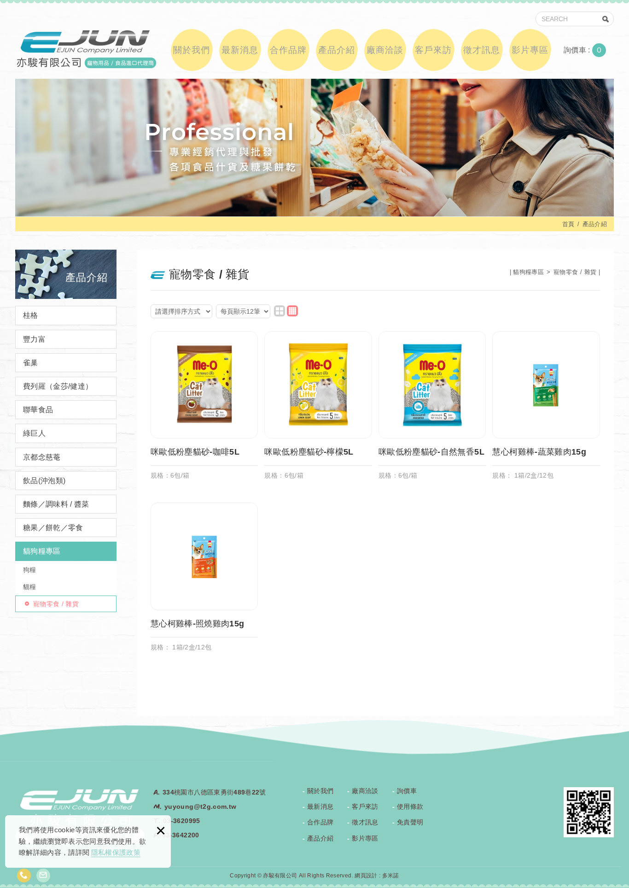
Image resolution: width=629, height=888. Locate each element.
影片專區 (530, 50)
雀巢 (30, 363)
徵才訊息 (481, 50)
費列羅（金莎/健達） (58, 386)
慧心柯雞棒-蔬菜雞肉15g (546, 410)
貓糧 (29, 586)
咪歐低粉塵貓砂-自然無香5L (432, 410)
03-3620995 (181, 820)
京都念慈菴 (42, 457)
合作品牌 (288, 50)
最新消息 (239, 50)
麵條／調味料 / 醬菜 (56, 504)
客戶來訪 (433, 50)
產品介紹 (336, 50)
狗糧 (29, 569)
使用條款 (410, 806)
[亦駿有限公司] (85, 48)
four (292, 310)
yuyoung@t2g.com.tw (200, 806)
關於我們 (191, 50)
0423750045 (24, 875)
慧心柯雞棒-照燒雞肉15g (204, 581)
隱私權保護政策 (115, 852)
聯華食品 (38, 410)
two (279, 310)
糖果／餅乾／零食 (53, 528)
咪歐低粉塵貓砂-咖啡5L (204, 410)
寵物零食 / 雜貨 (56, 604)
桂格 (30, 315)
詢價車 (589, 50)
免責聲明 (410, 822)
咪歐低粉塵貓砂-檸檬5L (318, 410)
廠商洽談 (385, 50)
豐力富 (34, 339)
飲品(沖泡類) (44, 481)
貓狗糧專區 (42, 551)
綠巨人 (34, 433)
